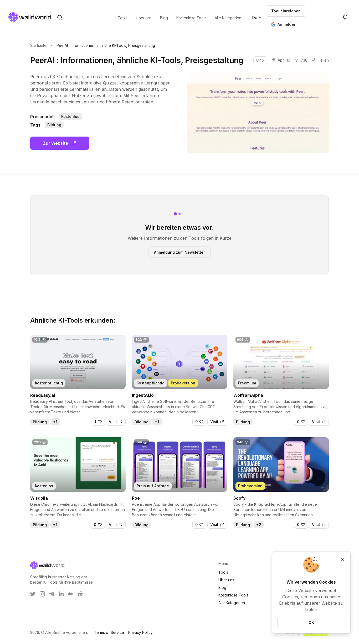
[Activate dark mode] (345, 17)
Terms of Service (109, 632)
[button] (284, 24)
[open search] (60, 17)
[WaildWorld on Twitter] (32, 593)
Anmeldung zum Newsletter (179, 252)
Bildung (54, 125)
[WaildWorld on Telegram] (51, 593)
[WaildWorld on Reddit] (80, 593)
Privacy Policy (140, 632)
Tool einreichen (286, 11)
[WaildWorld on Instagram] (42, 593)
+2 (258, 524)
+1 (55, 421)
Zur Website (55, 143)
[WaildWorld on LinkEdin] (61, 593)
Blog (222, 587)
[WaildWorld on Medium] (70, 593)
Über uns (226, 580)
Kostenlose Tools (233, 595)
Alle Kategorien (231, 602)
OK (311, 622)
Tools (223, 572)
